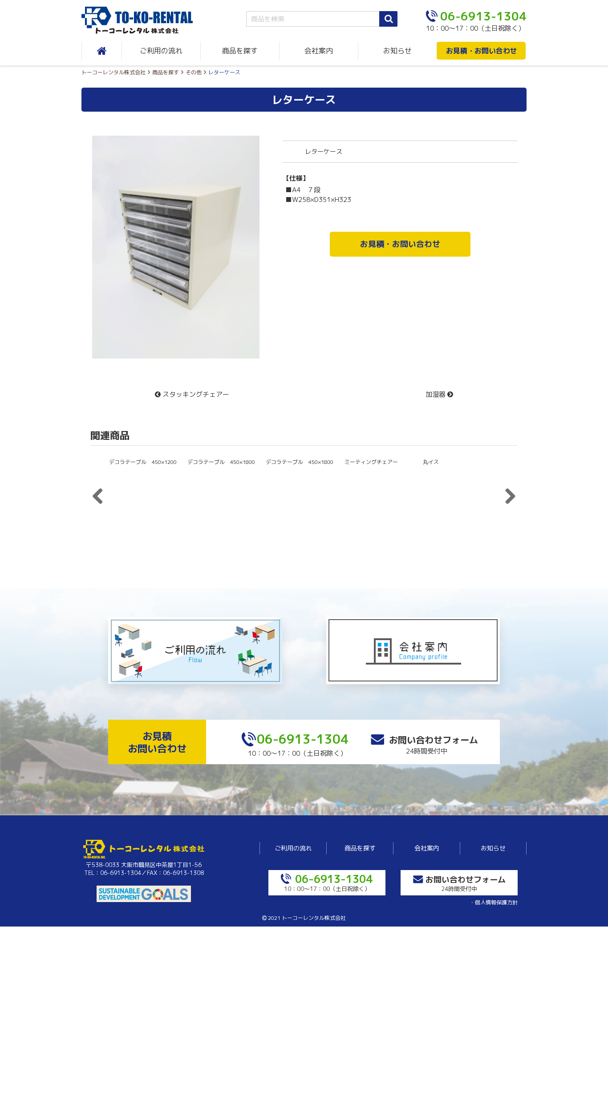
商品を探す (240, 51)
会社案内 (318, 51)
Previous (101, 492)
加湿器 (436, 394)
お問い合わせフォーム (433, 739)
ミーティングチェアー (371, 462)
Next (273, 219)
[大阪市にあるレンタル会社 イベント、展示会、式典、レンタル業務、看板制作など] (143, 20)
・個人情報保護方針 (494, 902)
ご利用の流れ (161, 51)
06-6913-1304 (303, 739)
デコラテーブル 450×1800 (221, 462)
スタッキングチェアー (195, 394)
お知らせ (397, 51)
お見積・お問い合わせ (481, 51)
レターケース (304, 99)
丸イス (431, 462)
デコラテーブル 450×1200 (143, 522)
